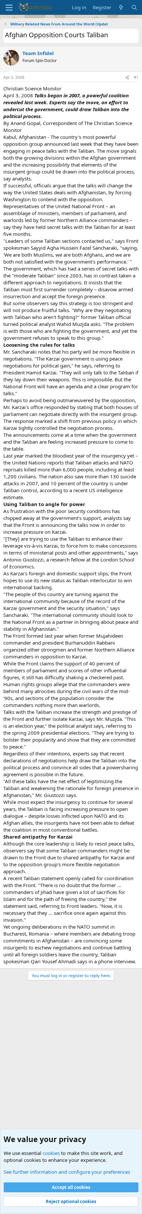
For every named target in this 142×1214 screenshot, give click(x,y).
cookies (51, 1153)
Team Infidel (38, 53)
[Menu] (9, 7)
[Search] (134, 7)
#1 (136, 77)
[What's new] (121, 7)
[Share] (127, 77)
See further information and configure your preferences (67, 1171)
